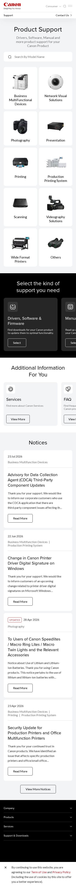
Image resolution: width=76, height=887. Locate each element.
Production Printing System (25, 545)
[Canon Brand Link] (12, 6)
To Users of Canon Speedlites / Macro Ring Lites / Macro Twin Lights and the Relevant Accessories (34, 647)
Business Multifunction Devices (28, 462)
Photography (16, 626)
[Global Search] (64, 6)
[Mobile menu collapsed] (70, 6)
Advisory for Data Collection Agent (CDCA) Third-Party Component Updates (33, 480)
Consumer (52, 6)
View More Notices (38, 789)
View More (18, 419)
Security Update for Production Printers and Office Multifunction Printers (34, 733)
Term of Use (39, 872)
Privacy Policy (61, 872)
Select (17, 342)
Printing (13, 715)
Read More (20, 518)
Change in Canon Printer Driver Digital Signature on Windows (31, 563)
